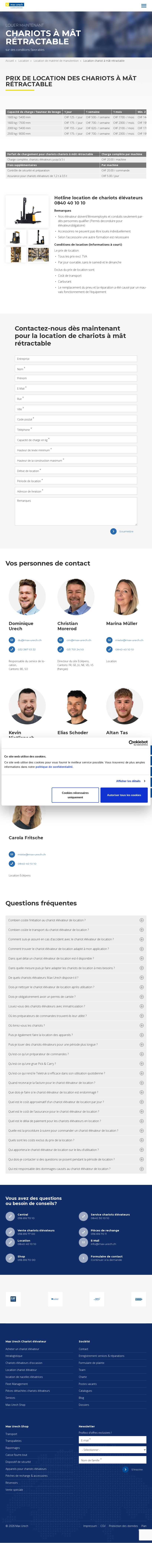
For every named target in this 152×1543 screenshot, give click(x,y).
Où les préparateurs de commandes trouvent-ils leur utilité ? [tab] (47, 1016)
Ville (19, 409)
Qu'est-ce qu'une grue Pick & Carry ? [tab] (32, 1064)
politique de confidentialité (54, 766)
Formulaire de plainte (91, 1363)
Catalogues (85, 1390)
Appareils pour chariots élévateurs (26, 1469)
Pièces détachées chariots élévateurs (28, 1390)
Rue (19, 399)
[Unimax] (138, 1299)
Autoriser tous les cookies (124, 794)
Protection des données (123, 1526)
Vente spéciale (14, 1489)
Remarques (24, 500)
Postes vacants (88, 1384)
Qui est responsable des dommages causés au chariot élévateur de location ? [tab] (59, 1169)
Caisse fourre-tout (16, 1455)
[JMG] (97, 1299)
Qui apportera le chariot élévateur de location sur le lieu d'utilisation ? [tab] (53, 1150)
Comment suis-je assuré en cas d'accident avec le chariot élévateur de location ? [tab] (61, 939)
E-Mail (20, 388)
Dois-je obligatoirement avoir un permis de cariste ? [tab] (41, 997)
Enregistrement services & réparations (101, 1356)
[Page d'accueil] (15, 5)
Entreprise (23, 359)
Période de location (29, 481)
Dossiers (84, 1405)
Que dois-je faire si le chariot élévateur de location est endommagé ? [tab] (53, 1092)
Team (82, 1370)
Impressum (90, 1526)
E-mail (85, 1440)
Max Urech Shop (15, 1405)
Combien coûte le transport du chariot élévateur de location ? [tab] (48, 930)
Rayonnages (13, 1448)
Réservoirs (12, 1482)
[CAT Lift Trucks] (13, 1299)
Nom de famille (90, 1460)
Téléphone (23, 429)
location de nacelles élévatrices (24, 1377)
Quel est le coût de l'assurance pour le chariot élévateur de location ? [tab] (53, 1112)
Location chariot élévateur (21, 1370)
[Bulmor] (55, 1299)
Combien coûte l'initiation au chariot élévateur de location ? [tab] (46, 920)
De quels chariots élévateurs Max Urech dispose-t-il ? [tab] (43, 978)
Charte (83, 1377)
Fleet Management (17, 1384)
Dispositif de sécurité (18, 1462)
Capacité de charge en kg (32, 440)
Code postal (24, 419)
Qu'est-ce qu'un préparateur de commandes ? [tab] (38, 1054)
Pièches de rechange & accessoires (27, 1475)
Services (10, 1397)
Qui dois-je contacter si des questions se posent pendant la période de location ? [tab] (61, 1159)
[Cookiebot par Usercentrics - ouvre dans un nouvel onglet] (131, 743)
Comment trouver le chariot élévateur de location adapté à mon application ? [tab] (58, 949)
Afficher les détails (128, 781)
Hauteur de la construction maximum (39, 460)
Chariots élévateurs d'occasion (24, 1363)
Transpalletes (14, 1441)
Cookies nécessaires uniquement (75, 795)
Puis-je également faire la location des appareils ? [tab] (40, 1035)
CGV (102, 1526)
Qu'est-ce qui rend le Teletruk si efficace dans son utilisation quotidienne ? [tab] (56, 1073)
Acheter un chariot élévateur (22, 1349)
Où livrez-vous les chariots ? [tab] (26, 1025)
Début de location (28, 470)
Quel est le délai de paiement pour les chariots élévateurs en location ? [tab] (54, 1121)
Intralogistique (14, 1356)
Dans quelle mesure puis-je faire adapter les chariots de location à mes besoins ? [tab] (61, 968)
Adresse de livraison (29, 491)
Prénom (22, 378)
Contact (83, 1349)
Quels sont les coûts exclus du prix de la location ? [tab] (41, 1140)
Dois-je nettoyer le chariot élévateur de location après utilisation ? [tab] (51, 987)
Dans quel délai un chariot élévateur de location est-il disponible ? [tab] (51, 958)
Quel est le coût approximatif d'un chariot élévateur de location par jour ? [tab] (56, 1102)
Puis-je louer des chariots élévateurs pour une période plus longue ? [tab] (53, 1044)
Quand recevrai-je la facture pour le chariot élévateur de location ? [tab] (51, 1083)
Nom (20, 369)
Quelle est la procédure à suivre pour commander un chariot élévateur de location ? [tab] (63, 1131)
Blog (81, 1397)
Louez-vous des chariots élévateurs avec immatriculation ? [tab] (46, 1006)
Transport (11, 1434)
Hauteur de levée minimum (33, 450)
